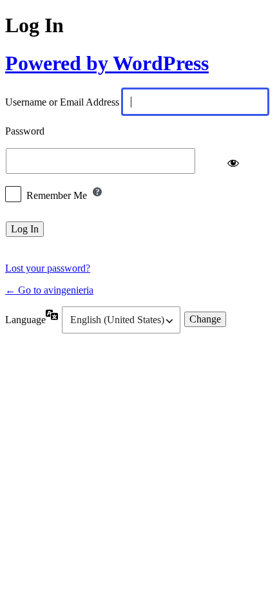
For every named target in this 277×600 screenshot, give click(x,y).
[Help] (97, 192)
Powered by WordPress (107, 63)
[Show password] (233, 161)
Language (25, 319)
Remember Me (56, 195)
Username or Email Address (62, 102)
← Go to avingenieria (49, 290)
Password (24, 131)
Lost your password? (47, 268)
